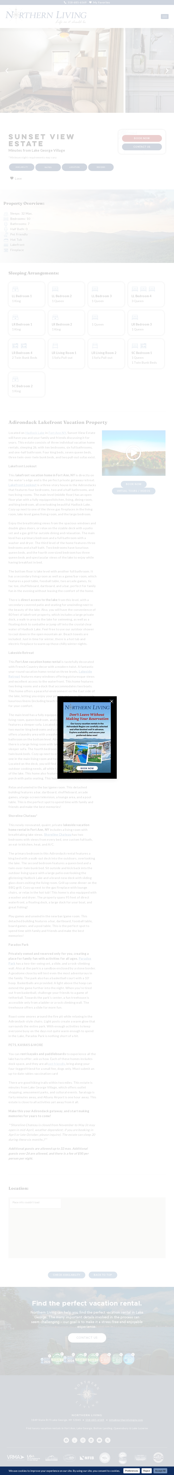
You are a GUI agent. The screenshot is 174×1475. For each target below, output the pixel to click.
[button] (111, 701)
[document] (87, 737)
